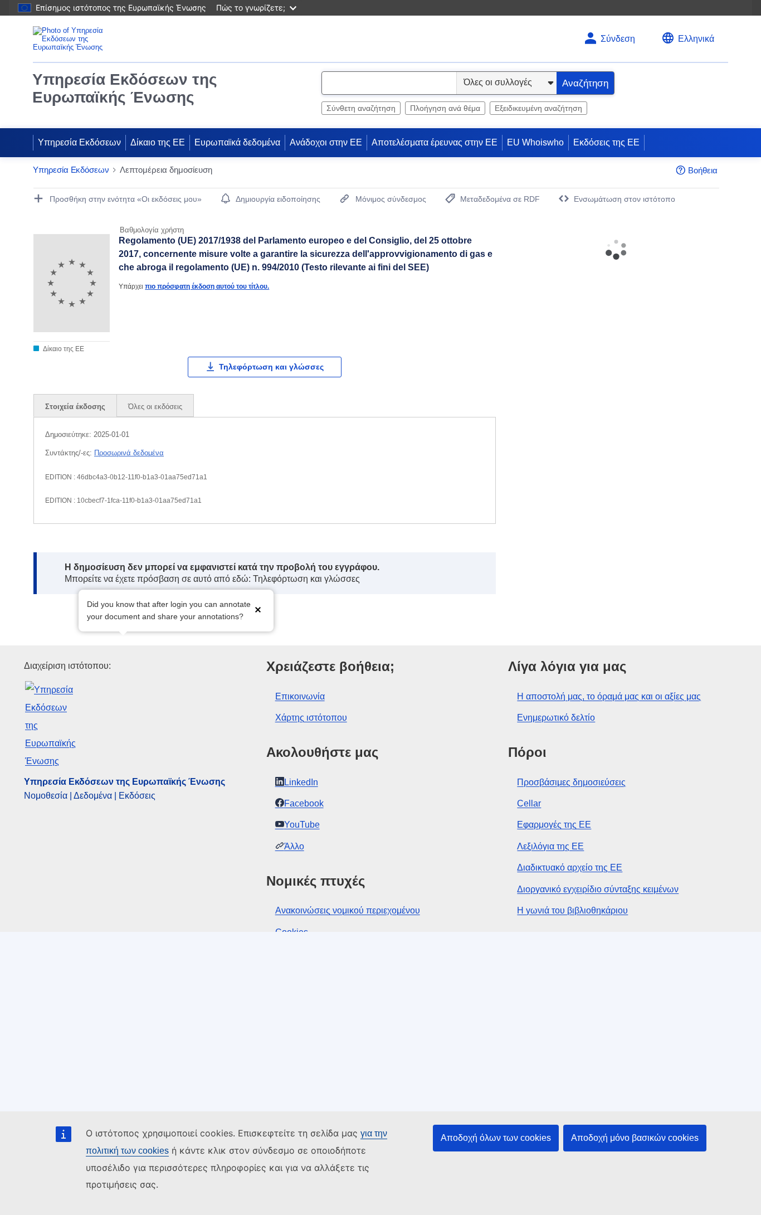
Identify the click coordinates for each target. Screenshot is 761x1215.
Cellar (529, 803)
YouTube (302, 824)
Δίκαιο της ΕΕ (157, 142)
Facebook (304, 803)
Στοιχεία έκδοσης (75, 406)
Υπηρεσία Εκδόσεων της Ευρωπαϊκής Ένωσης (124, 88)
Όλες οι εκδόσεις (155, 406)
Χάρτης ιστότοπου (311, 717)
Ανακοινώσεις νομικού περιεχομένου (347, 910)
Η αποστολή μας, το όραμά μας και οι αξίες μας (609, 696)
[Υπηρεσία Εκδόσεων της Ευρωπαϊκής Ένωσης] (77, 38)
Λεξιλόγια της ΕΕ (550, 846)
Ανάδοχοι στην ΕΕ (326, 142)
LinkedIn (301, 782)
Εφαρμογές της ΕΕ (554, 824)
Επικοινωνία (300, 696)
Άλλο (294, 846)
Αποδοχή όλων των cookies (496, 1138)
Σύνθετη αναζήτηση (361, 108)
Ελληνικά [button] (696, 38)
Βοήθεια (703, 170)
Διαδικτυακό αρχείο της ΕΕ (569, 867)
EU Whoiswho (535, 142)
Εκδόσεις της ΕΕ (606, 142)
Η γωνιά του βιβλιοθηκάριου (572, 910)
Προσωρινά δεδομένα (129, 453)
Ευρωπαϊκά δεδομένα (237, 142)
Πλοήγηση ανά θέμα (445, 108)
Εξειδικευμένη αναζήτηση (538, 108)
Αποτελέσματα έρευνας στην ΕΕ (434, 142)
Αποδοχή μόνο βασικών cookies (635, 1138)
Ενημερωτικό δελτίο (556, 717)
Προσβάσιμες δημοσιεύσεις (571, 782)
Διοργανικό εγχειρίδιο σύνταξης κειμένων (598, 889)
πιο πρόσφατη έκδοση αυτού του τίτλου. (207, 286)
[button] (258, 609)
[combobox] (389, 83)
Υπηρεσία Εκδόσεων (79, 142)
